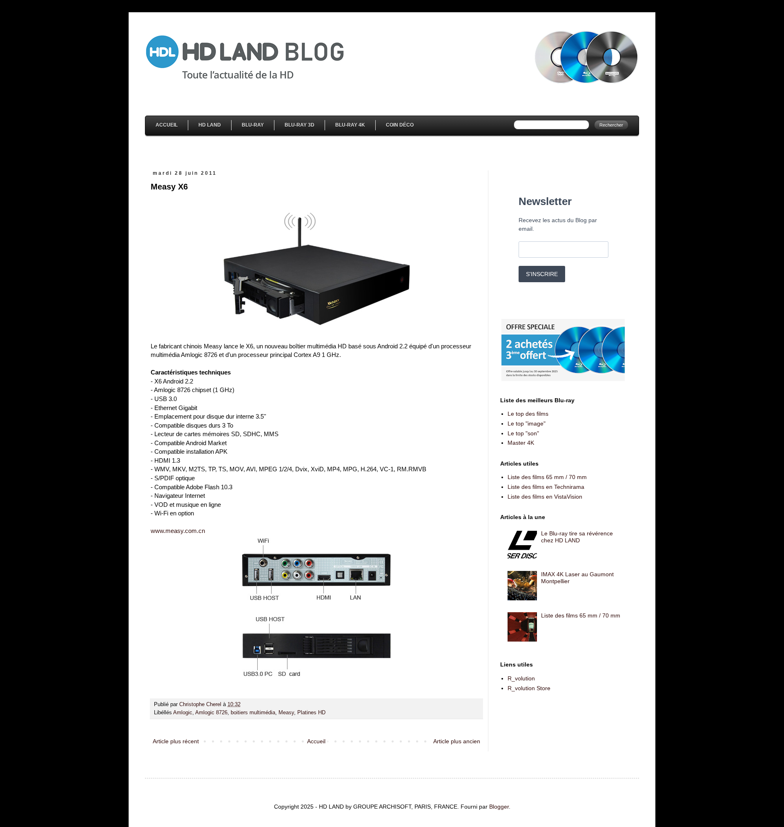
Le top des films (528, 413)
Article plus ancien (456, 741)
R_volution (521, 678)
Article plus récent (176, 741)
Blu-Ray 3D (299, 125)
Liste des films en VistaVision (545, 496)
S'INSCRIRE (542, 274)
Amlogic (182, 713)
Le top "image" (527, 423)
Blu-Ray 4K (350, 125)
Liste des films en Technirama (546, 487)
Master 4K (521, 442)
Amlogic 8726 (211, 713)
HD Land (209, 125)
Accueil (167, 125)
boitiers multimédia (253, 713)
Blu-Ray (253, 125)
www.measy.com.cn (178, 530)
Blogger (499, 806)
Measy (286, 713)
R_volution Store (529, 688)
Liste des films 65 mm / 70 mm (547, 477)
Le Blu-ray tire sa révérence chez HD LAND (577, 537)
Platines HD (311, 713)
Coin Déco (400, 125)
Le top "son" (523, 433)
